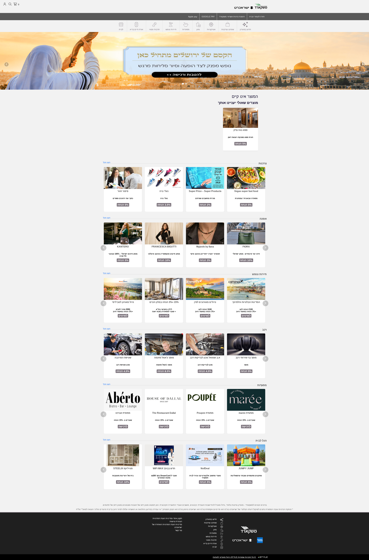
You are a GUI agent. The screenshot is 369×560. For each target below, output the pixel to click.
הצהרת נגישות (176, 521)
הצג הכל (106, 162)
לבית (121, 29)
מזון (198, 29)
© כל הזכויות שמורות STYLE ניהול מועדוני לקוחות (234, 557)
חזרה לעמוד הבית (256, 16)
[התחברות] (4, 4)
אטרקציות (211, 29)
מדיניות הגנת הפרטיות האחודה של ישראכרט (167, 525)
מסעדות (185, 29)
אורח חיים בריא (136, 29)
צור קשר (178, 530)
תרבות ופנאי (154, 29)
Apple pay (192, 16)
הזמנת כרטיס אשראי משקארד (232, 16)
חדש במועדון (245, 29)
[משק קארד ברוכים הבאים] (184, 61)
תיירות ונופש (171, 29)
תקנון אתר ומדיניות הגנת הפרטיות (167, 518)
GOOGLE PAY (208, 16)
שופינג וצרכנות (227, 29)
